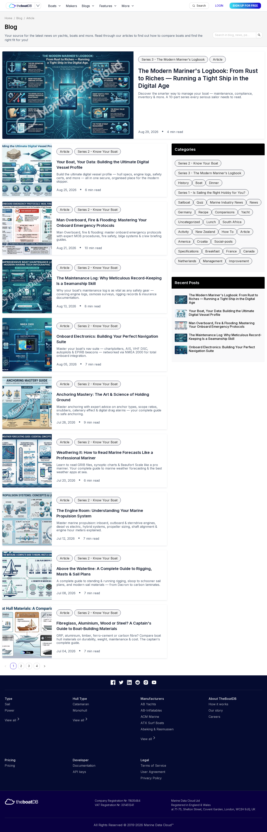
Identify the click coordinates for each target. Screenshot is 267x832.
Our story (216, 710)
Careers (214, 717)
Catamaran (81, 704)
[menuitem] (55, 6)
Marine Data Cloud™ (159, 825)
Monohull (80, 710)
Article (30, 18)
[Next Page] (44, 666)
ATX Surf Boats (152, 723)
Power (9, 710)
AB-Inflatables (151, 710)
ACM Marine (150, 717)
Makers (71, 6)
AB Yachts (148, 704)
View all (10, 720)
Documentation (84, 765)
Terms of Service (153, 765)
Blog (19, 18)
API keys (79, 772)
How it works (218, 704)
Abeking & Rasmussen (157, 729)
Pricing (10, 765)
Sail (7, 704)
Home (8, 18)
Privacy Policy (151, 778)
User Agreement (153, 772)
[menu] (117, 5)
